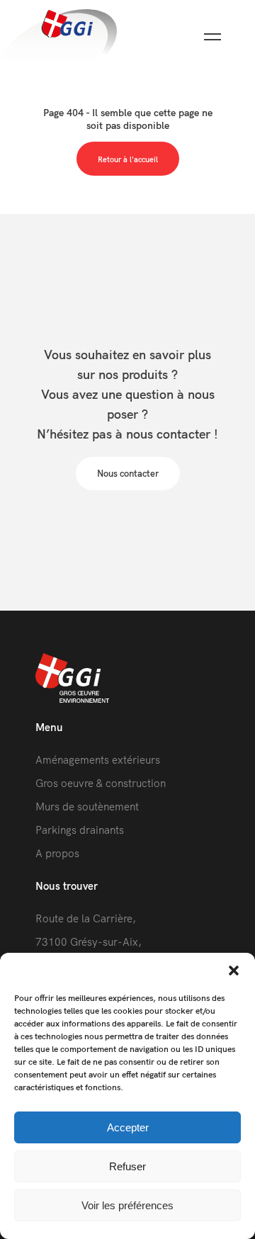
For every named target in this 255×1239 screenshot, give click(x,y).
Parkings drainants (79, 830)
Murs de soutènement (87, 806)
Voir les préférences (127, 1205)
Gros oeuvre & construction (100, 783)
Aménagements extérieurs (97, 759)
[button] (234, 970)
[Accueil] (58, 35)
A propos (57, 853)
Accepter (128, 1127)
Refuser (127, 1166)
